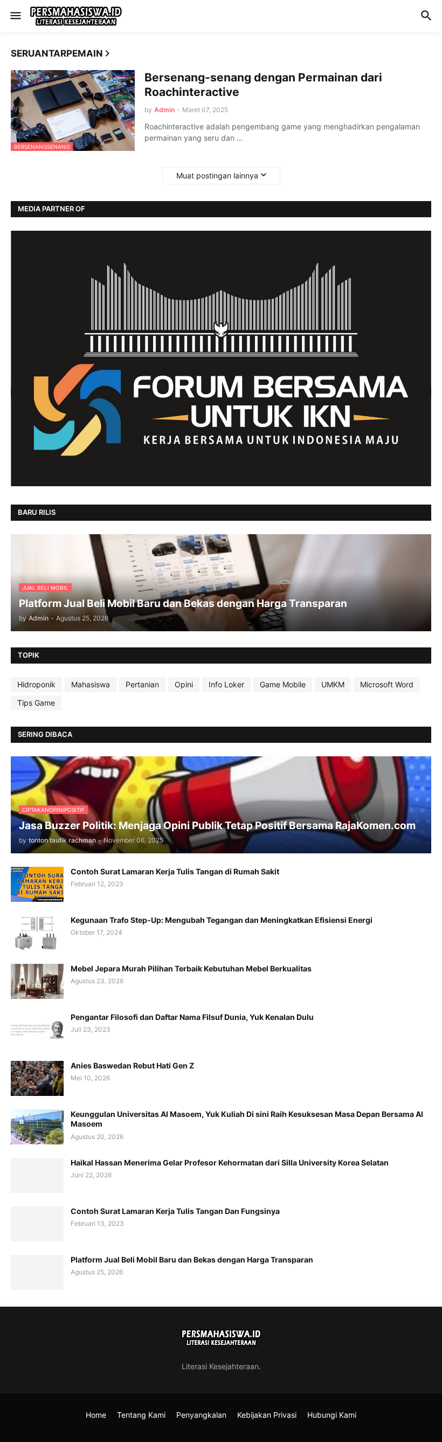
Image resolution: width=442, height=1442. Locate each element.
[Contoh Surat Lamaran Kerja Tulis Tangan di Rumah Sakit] (37, 884)
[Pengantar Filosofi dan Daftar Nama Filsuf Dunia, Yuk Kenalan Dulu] (37, 1029)
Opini (184, 684)
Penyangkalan (201, 1414)
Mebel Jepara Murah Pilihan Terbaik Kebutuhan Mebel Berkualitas (191, 968)
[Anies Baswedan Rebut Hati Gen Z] (37, 1078)
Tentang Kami (141, 1414)
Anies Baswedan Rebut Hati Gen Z (132, 1065)
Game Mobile (283, 684)
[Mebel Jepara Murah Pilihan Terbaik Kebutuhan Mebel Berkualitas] (37, 981)
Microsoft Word (386, 684)
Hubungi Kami (331, 1414)
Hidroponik (36, 684)
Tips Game (36, 702)
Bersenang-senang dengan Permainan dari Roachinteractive (263, 85)
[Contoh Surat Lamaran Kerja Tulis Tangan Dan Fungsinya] (37, 1223)
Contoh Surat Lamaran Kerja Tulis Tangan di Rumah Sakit (175, 871)
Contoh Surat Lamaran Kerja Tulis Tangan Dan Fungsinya (175, 1211)
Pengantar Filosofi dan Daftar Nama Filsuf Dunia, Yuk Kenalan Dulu (192, 1017)
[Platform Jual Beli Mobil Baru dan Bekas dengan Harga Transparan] (37, 1272)
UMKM (332, 684)
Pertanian (142, 684)
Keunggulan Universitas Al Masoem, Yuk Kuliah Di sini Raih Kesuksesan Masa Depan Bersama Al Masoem (247, 1118)
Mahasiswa (90, 684)
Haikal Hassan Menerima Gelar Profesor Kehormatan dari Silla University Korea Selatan (230, 1162)
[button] (15, 16)
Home (96, 1414)
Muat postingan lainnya (217, 175)
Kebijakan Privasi (266, 1414)
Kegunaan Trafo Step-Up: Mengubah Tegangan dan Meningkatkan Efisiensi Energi (221, 919)
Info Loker (226, 684)
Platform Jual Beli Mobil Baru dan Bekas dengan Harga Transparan (192, 1259)
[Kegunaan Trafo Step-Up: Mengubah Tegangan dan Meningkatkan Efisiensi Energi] (37, 932)
